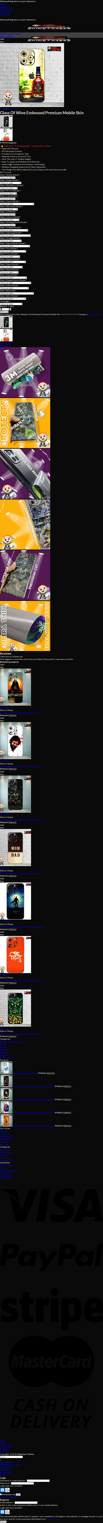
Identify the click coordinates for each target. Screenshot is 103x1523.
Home (2, 109)
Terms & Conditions (9, 1170)
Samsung (4, 1054)
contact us (5, 6)
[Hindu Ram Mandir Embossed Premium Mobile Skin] (6, 140)
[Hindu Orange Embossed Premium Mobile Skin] (15, 972)
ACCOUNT (5, 12)
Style (2, 1157)
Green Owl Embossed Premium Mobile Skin (19, 1033)
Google (3, 1047)
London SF (5, 1133)
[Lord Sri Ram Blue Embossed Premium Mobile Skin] (15, 919)
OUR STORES (6, 9)
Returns (3, 1168)
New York (4, 1131)
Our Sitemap (5, 1178)
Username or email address (13, 1480)
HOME (3, 4)
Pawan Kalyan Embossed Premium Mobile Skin (21, 766)
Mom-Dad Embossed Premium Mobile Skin (19, 873)
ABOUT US (5, 14)
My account (5, 1472)
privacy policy (52, 1519)
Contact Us (5, 1173)
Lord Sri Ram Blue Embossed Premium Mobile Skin (22, 926)
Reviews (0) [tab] (5, 346)
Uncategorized (7, 1160)
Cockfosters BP (7, 1136)
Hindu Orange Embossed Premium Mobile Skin (21, 980)
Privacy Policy (6, 1165)
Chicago (4, 1141)
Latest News (5, 1176)
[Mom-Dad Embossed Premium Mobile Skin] (15, 865)
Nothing (3, 1049)
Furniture (4, 1154)
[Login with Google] (7, 1490)
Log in (18, 1495)
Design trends (6, 1152)
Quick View (5, 707)
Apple (2, 1044)
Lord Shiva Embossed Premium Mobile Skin (19, 713)
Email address (7, 1502)
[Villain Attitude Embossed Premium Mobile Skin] (6, 127)
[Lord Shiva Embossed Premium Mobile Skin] (15, 705)
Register (3, 1522)
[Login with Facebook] (2, 1490)
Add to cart (4, 312)
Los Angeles (5, 1139)
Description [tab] (5, 343)
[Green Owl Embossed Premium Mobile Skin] (15, 1026)
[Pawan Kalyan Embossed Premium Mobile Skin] (15, 758)
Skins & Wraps (7, 36)
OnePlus (3, 1052)
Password (5, 1483)
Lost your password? (10, 1497)
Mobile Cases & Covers (11, 33)
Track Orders (6, 1467)
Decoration (5, 1149)
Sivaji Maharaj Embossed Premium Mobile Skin (20, 819)
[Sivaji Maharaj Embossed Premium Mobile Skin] (15, 812)
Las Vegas (4, 1144)
